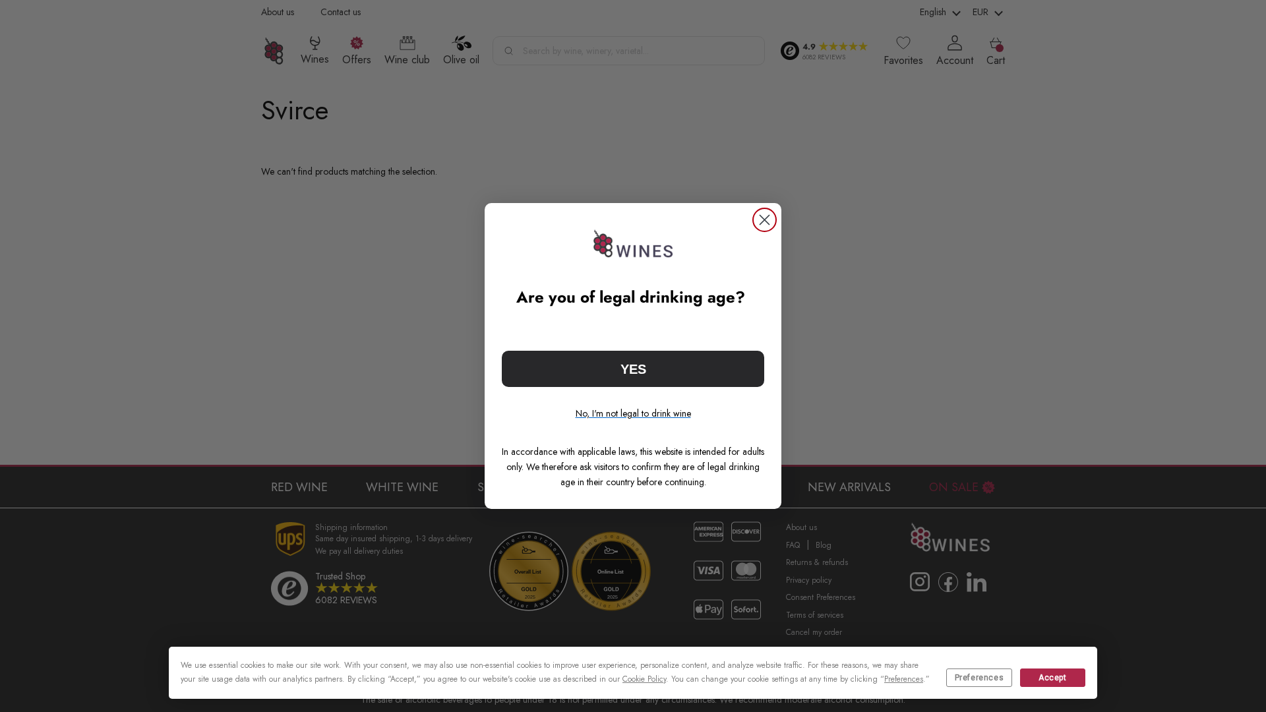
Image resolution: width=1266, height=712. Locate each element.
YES (633, 369)
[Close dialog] (764, 219)
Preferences (979, 677)
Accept (1053, 677)
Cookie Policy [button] (644, 679)
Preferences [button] (903, 679)
